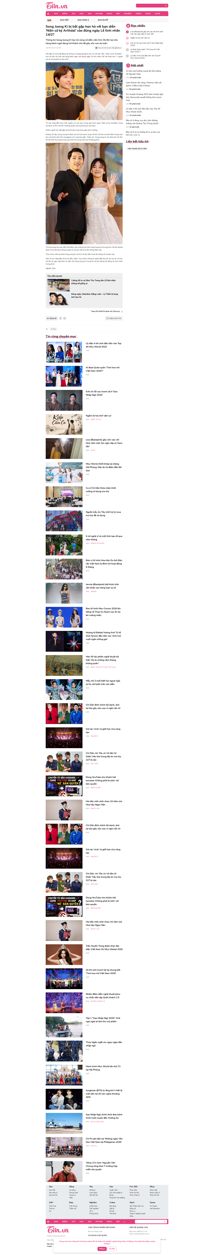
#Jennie (94, 591)
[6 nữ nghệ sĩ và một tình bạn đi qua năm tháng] (64, 545)
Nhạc (109, 13)
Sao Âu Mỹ (103, 20)
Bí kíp (111, 1195)
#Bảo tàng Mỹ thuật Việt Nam (103, 667)
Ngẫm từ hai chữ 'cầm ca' (140, 38)
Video (138, 13)
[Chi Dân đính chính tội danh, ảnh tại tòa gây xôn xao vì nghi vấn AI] (64, 713)
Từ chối (112, 1249)
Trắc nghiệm (94, 1208)
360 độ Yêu (93, 1195)
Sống (64, 13)
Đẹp (118, 13)
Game (157, 13)
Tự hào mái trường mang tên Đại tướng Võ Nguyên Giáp (143, 72)
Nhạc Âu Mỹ (154, 1195)
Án (50, 1211)
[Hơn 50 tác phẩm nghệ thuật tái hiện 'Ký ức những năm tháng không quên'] (64, 665)
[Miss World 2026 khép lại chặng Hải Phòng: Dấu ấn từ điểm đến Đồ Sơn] (64, 472)
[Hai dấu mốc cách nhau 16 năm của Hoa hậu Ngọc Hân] (64, 810)
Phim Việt (133, 1190)
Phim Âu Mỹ (134, 1193)
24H (89, 13)
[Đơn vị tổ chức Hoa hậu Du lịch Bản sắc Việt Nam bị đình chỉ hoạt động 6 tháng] (64, 569)
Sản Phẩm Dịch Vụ (137, 1206)
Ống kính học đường (117, 1198)
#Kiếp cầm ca (96, 419)
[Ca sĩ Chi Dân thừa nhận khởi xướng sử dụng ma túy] (64, 496)
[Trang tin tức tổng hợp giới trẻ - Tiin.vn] (57, 5)
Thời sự (51, 1208)
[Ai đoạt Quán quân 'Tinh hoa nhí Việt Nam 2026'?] (64, 376)
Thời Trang (73, 1206)
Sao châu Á (83, 20)
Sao (56, 13)
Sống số (133, 1208)
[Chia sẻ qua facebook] (60, 318)
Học (82, 13)
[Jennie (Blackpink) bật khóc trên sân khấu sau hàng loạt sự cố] (64, 593)
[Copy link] (64, 318)
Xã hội (111, 1211)
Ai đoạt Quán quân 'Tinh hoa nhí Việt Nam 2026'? (145, 50)
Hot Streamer (155, 1208)
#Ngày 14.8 (95, 808)
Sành (148, 13)
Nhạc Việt (153, 1190)
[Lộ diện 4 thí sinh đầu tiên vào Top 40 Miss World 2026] (64, 352)
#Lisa (93, 450)
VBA (71, 1198)
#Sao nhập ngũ (97, 1122)
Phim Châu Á (135, 1195)
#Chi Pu (94, 1146)
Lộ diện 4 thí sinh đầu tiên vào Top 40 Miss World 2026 (145, 57)
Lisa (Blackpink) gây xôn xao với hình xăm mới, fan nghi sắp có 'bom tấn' (146, 33)
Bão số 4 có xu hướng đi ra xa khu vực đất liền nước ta (143, 133)
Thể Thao (52, 1206)
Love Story (93, 1193)
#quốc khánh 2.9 (98, 1001)
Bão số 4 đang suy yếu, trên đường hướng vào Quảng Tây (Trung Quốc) (142, 122)
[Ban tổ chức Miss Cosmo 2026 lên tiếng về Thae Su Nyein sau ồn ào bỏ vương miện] (64, 617)
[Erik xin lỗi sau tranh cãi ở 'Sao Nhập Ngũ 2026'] (64, 400)
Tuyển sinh (113, 1190)
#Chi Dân (94, 764)
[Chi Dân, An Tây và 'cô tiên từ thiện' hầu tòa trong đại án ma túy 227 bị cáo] (64, 762)
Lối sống (72, 1190)
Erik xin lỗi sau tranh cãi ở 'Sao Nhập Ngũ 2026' (146, 44)
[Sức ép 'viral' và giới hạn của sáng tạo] (64, 737)
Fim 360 (99, 13)
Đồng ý (102, 1249)
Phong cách (73, 1193)
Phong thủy (93, 1213)
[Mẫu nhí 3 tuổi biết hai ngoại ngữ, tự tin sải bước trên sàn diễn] (64, 689)
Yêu (73, 13)
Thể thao (112, 1213)
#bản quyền (96, 788)
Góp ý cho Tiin (115, 318)
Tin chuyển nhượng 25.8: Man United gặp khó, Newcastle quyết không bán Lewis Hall (144, 97)
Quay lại (52, 318)
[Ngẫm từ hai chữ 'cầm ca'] (64, 424)
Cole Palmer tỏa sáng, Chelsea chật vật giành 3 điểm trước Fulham (143, 84)
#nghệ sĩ (94, 736)
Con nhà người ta (115, 1193)
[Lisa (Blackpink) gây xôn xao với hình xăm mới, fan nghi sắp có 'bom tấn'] (64, 448)
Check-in (72, 1195)
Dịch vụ (132, 1211)
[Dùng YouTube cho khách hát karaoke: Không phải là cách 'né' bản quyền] (64, 786)
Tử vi (91, 1211)
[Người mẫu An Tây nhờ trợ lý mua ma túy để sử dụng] (64, 520)
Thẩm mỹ (72, 1208)
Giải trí (111, 1208)
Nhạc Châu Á (155, 1193)
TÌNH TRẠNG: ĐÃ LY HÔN (137, 149)
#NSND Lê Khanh (97, 543)
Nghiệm (127, 13)
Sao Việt (64, 20)
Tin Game (153, 1206)
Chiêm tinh (93, 1206)
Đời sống (112, 1206)
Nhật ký (92, 1190)
